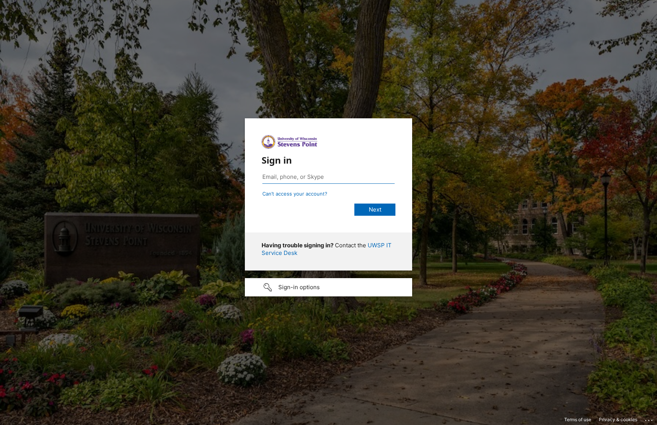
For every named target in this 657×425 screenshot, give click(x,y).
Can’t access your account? (294, 194)
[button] (328, 287)
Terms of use (577, 419)
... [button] (649, 418)
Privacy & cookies (618, 419)
